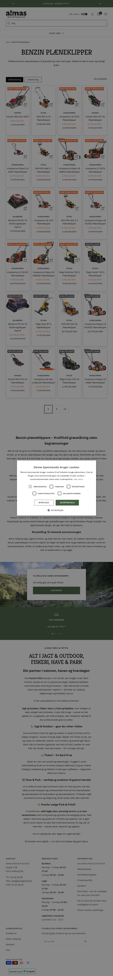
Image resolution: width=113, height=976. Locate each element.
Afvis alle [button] (44, 502)
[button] (56, 510)
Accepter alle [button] (67, 502)
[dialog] (56, 488)
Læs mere (78, 479)
